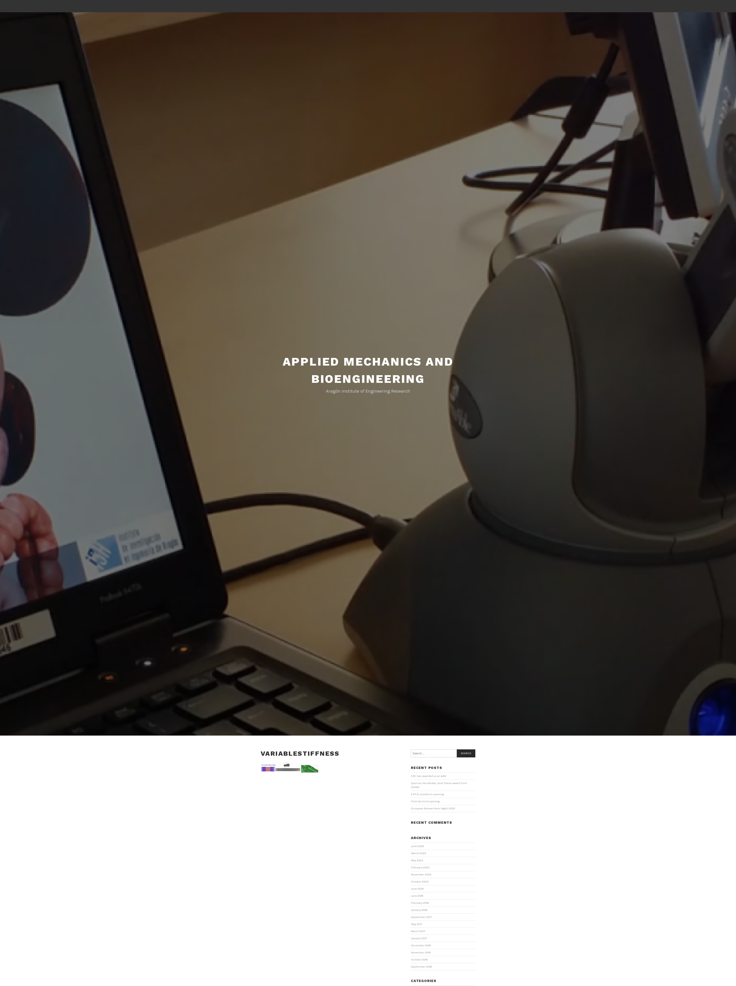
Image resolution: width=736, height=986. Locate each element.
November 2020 (421, 874)
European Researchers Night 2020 (433, 808)
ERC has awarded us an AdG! (428, 776)
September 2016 (421, 966)
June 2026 (417, 846)
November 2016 (421, 952)
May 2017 (416, 924)
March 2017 (418, 931)
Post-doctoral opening (425, 801)
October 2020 (420, 881)
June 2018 (417, 895)
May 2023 (417, 860)
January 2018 (419, 910)
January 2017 (419, 938)
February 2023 (420, 867)
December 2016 (421, 945)
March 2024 (418, 853)
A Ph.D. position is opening (427, 794)
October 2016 (419, 959)
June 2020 (417, 888)
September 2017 (421, 917)
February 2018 (420, 903)
